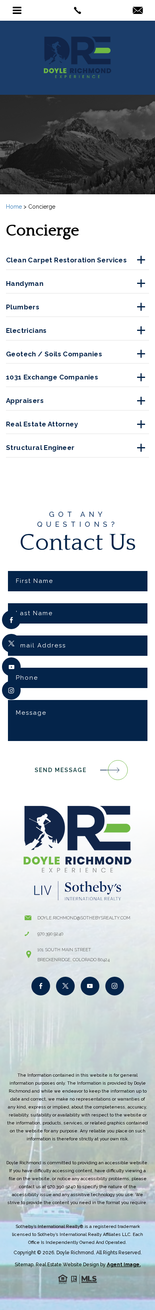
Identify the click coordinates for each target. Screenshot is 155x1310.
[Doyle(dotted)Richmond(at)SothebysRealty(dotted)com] (138, 11)
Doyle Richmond (75, 1252)
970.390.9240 (50, 934)
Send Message (61, 770)
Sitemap (24, 1264)
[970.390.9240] (78, 10)
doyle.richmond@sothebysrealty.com (83, 918)
